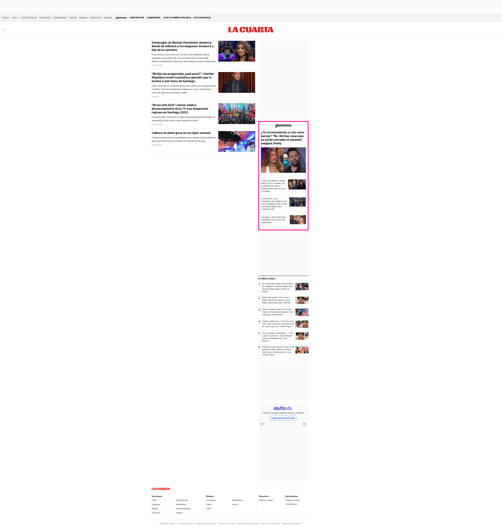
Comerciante (154, 17)
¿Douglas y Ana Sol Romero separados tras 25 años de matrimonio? (273, 220)
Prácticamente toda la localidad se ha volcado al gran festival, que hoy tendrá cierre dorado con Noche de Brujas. (184, 139)
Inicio (6, 17)
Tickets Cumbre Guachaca (177, 17)
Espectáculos (29, 17)
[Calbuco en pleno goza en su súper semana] (236, 142)
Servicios (95, 17)
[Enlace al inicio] (283, 126)
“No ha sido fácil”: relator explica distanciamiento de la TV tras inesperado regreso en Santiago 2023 (180, 108)
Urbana (108, 17)
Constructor (136, 17)
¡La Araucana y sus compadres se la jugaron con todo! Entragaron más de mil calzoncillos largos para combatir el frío (274, 203)
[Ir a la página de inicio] (251, 30)
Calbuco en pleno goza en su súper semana (181, 133)
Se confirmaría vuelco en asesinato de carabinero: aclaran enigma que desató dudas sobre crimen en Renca (277, 287)
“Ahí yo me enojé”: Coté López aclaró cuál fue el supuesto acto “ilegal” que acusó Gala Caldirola (276, 300)
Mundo (83, 17)
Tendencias (59, 17)
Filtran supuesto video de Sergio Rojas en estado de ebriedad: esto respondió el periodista (277, 312)
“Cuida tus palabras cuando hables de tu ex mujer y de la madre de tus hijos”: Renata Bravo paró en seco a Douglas (273, 185)
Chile (15, 17)
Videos (73, 17)
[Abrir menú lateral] (4, 30)
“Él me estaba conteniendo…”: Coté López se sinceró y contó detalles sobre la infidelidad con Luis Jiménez (277, 337)
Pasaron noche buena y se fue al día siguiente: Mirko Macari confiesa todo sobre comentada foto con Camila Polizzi (278, 351)
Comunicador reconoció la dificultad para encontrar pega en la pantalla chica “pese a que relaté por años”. (183, 118)
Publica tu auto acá (283, 418)
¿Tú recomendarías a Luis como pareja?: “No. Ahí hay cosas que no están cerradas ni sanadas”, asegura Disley (282, 138)
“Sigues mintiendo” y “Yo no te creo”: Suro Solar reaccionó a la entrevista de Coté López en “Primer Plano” (278, 324)
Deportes (45, 17)
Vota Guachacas (202, 17)
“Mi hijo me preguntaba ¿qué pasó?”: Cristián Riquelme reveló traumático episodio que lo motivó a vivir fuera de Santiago (183, 77)
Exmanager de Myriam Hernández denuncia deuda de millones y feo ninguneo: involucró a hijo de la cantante (183, 46)
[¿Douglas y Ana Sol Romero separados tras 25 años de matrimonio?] (298, 220)
